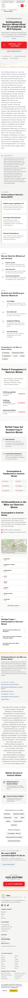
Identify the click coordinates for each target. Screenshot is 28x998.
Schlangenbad (7, 356)
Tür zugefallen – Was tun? (14, 833)
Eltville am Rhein (18, 821)
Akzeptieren (13, 990)
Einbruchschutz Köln (19, 975)
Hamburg (17, 955)
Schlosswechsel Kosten (14, 841)
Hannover (3, 966)
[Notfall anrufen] (22, 5)
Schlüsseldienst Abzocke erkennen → (10, 696)
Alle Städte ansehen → (14, 605)
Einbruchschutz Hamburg (20, 973)
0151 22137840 (14, 877)
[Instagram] (5, 905)
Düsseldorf (3, 961)
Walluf (22, 356)
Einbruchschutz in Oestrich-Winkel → (10, 684)
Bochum (16, 968)
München (3, 957)
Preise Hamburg (18, 976)
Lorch (16, 356)
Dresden (16, 964)
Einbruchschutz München (6, 975)
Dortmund (17, 961)
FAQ (2, 916)
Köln (16, 957)
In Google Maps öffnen (20, 551)
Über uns (3, 918)
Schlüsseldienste (13, 9)
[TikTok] (8, 905)
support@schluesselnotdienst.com (8, 946)
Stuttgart (16, 959)
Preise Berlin (4, 976)
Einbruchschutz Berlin (5, 973)
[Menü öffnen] (25, 5)
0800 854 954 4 (5, 943)
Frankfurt (3, 959)
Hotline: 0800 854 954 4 (14, 51)
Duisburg (3, 968)
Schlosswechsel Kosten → (7, 691)
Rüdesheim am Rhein (18, 352)
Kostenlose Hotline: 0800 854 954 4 (21, 1)
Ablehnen (4, 990)
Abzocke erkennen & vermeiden (14, 837)
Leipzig (16, 962)
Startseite (3, 9)
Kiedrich (6, 359)
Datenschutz (15, 987)
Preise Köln (17, 978)
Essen (2, 962)
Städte (2, 914)
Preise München (4, 978)
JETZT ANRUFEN (15, 884)
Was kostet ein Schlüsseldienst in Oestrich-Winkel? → (12, 687)
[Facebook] (2, 905)
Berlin (2, 955)
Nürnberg (17, 966)
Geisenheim (6, 352)
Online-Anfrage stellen (8, 864)
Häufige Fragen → (5, 699)
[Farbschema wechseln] (18, 5)
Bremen (3, 964)
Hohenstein (14, 825)
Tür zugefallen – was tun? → (8, 694)
